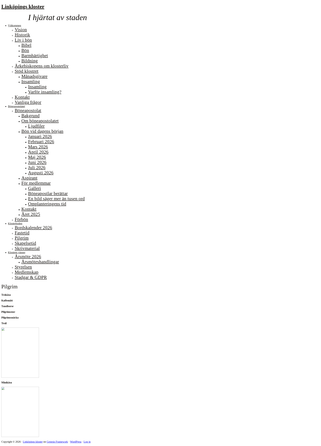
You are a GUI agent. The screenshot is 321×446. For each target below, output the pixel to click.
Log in (87, 441)
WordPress (75, 441)
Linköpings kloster (22, 7)
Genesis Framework (57, 441)
